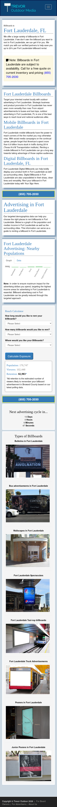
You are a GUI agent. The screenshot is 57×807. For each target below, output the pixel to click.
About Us (32, 804)
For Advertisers (19, 804)
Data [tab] (19, 260)
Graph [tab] (9, 260)
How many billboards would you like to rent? (27, 329)
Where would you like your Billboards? (24, 340)
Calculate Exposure (19, 356)
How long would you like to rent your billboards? (23, 317)
